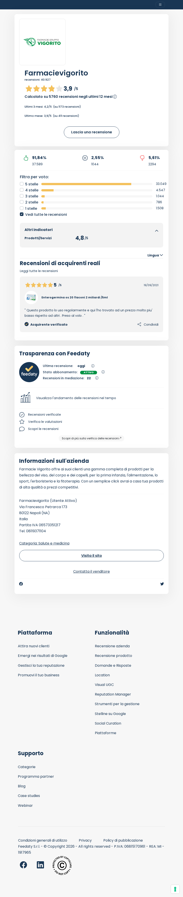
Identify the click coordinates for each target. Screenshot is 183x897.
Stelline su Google (110, 713)
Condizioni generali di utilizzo (42, 840)
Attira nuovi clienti (33, 646)
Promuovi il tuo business (38, 675)
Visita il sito (91, 555)
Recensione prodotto (113, 655)
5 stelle (31, 184)
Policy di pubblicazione (123, 840)
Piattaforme (105, 733)
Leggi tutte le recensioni (39, 271)
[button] (91, 398)
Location (102, 675)
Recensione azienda (112, 646)
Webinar (25, 805)
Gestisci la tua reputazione (41, 665)
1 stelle (31, 208)
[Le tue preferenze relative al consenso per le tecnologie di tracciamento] (175, 889)
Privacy (85, 840)
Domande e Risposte (113, 665)
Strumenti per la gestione (117, 703)
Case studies (29, 795)
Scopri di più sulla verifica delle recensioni (90, 438)
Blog (21, 786)
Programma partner (36, 776)
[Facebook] (21, 584)
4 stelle (31, 190)
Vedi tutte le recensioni (46, 214)
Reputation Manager (113, 694)
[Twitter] (162, 584)
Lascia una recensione (91, 132)
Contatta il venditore (91, 571)
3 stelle (31, 196)
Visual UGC (104, 684)
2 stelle (31, 202)
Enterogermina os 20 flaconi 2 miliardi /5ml (75, 297)
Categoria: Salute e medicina (44, 543)
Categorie (26, 766)
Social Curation (108, 723)
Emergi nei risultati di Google (42, 655)
